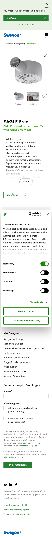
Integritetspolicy (11, 505)
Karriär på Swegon (13, 344)
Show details (36, 302)
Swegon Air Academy (15, 376)
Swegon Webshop (13, 339)
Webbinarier (10, 367)
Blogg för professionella (16, 358)
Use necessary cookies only (26, 320)
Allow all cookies (26, 311)
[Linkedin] (10, 486)
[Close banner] (48, 214)
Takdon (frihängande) (16, 44)
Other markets (26, 25)
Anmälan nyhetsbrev (14, 371)
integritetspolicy (30, 446)
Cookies (25, 505)
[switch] (44, 272)
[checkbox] (26, 415)
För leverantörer (12, 353)
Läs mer (26, 182)
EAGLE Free (31, 44)
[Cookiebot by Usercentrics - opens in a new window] (30, 214)
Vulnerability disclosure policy (17, 514)
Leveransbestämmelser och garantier (23, 348)
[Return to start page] (12, 35)
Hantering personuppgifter (16, 510)
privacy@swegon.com (13, 457)
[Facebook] (16, 486)
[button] (44, 96)
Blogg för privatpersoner (16, 362)
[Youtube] (5, 486)
